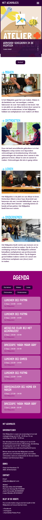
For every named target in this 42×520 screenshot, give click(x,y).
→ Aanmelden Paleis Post (11, 513)
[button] (38, 3)
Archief (20, 62)
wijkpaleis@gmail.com (11, 481)
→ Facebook (7, 509)
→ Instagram (7, 511)
